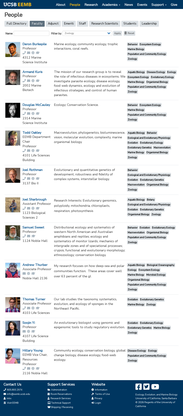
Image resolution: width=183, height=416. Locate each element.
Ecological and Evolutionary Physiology (149, 138)
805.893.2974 (14, 389)
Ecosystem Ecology (150, 44)
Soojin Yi (29, 323)
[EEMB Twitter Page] (146, 387)
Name (9, 33)
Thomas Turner (34, 299)
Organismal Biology (157, 82)
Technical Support (61, 403)
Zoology (132, 59)
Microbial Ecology (155, 274)
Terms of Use (102, 394)
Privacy (98, 398)
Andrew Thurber (35, 265)
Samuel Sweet (33, 227)
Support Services (61, 384)
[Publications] (38, 53)
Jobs (8, 398)
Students (129, 23)
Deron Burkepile (35, 44)
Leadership (149, 23)
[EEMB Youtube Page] (155, 387)
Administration (59, 389)
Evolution (133, 142)
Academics (110, 4)
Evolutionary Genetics (140, 147)
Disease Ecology (156, 72)
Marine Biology (136, 49)
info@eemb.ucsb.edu (18, 394)
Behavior (133, 44)
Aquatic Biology (136, 72)
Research (91, 4)
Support (158, 4)
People (75, 4)
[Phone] (24, 53)
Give (174, 4)
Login (97, 403)
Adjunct (53, 23)
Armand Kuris (33, 72)
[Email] (29, 53)
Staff (82, 23)
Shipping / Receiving (62, 407)
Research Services (60, 398)
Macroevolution (162, 147)
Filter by (56, 33)
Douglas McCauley (36, 105)
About (60, 4)
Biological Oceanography (160, 265)
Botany (151, 199)
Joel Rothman (33, 170)
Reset (130, 33)
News (129, 4)
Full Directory (16, 23)
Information (100, 389)
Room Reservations (61, 394)
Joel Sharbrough (34, 199)
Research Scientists (104, 23)
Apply (117, 33)
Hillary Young (33, 350)
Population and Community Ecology (147, 54)
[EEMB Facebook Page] (138, 387)
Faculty (38, 24)
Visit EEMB (12, 403)
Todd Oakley (32, 132)
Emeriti (69, 23)
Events (142, 4)
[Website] (33, 53)
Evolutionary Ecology (162, 77)
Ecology (171, 72)
